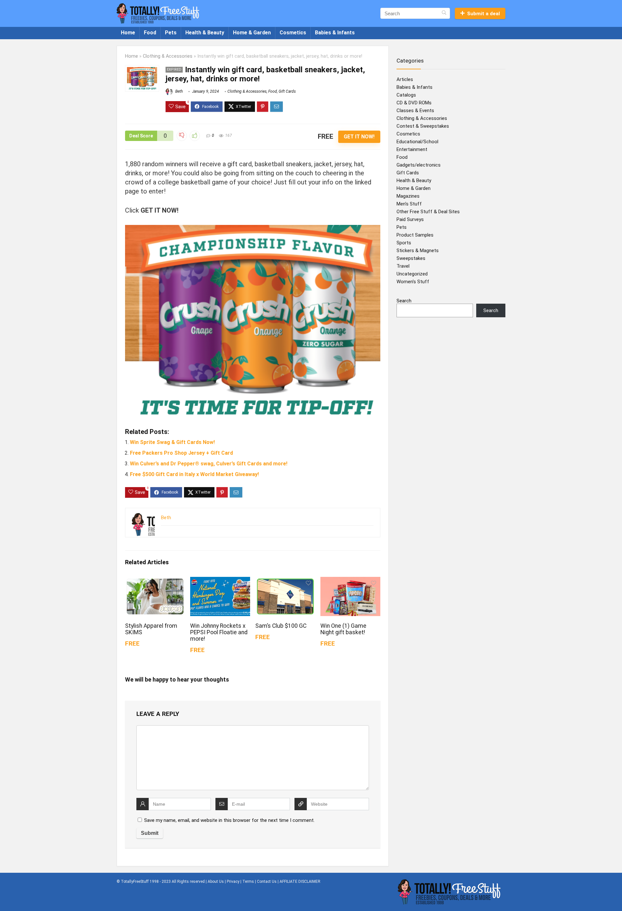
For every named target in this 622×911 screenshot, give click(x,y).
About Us (216, 881)
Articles (405, 79)
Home (128, 32)
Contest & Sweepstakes (423, 126)
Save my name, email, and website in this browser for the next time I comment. (229, 820)
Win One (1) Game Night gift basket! (343, 629)
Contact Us (267, 881)
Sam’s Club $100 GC (280, 626)
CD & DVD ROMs (414, 103)
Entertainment (412, 149)
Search (404, 301)
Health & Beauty (204, 32)
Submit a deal (483, 14)
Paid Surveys (410, 219)
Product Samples (415, 235)
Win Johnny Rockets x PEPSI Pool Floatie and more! (219, 632)
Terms (248, 881)
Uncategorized (412, 274)
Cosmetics (293, 32)
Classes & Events (415, 110)
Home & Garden (252, 32)
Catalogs (406, 95)
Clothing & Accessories (167, 56)
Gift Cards (287, 91)
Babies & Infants (335, 32)
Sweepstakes (411, 258)
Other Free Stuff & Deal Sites (428, 212)
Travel (403, 266)
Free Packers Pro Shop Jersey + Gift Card (181, 453)
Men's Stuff (409, 204)
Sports (404, 243)
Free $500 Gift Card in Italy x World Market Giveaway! (194, 474)
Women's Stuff (413, 282)
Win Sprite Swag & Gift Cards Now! (172, 442)
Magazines (408, 196)
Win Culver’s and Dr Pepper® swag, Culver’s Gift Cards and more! (208, 464)
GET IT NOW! (359, 137)
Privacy (233, 881)
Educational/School (417, 142)
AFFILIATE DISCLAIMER (300, 881)
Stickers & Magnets (418, 250)
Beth (178, 91)
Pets (171, 32)
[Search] (444, 13)
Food (150, 32)
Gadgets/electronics (419, 165)
